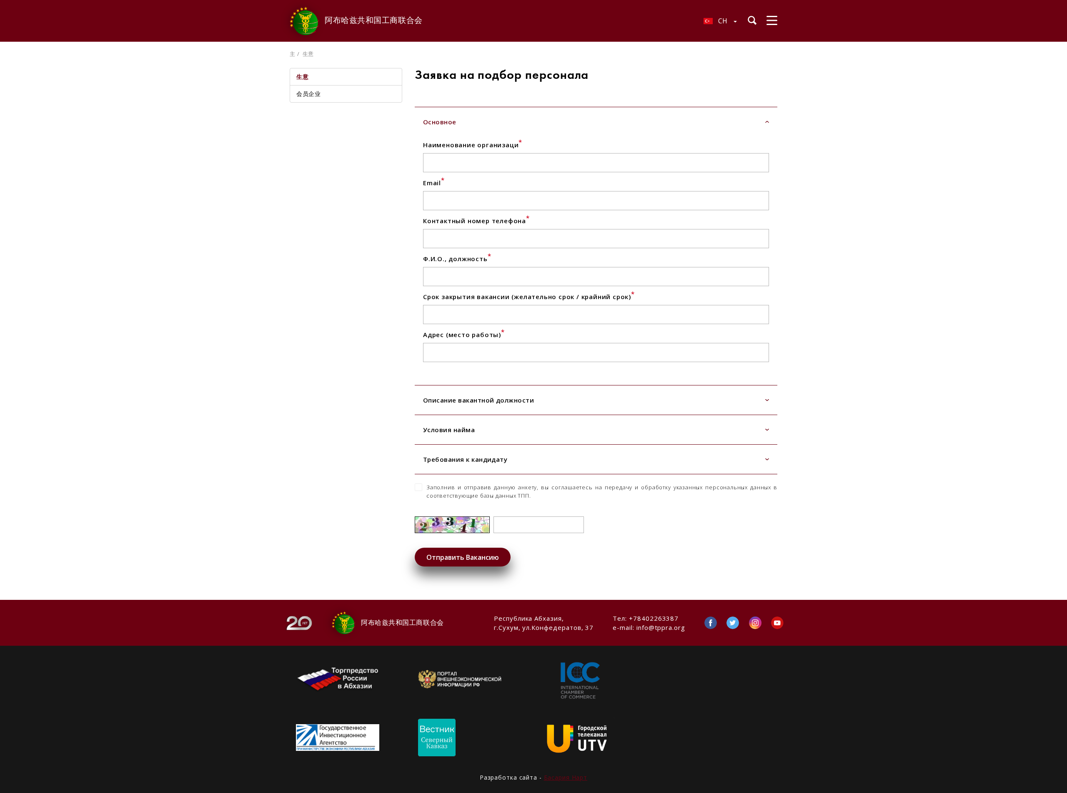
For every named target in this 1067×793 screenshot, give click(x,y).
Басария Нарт (566, 777)
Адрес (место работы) (464, 334)
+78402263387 (654, 618)
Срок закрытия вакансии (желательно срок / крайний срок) (529, 296)
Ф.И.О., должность (457, 258)
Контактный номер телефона (476, 221)
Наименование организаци (472, 145)
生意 (302, 77)
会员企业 (308, 94)
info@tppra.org (660, 627)
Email (434, 183)
